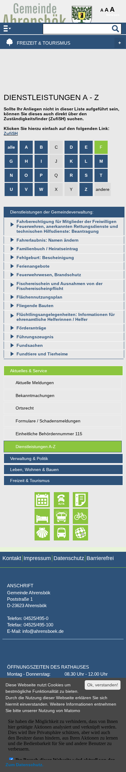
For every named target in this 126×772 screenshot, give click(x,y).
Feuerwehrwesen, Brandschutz (49, 274)
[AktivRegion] (75, 516)
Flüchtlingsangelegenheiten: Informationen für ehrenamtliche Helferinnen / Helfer (66, 317)
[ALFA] (56, 500)
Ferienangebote (33, 266)
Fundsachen (30, 345)
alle (11, 147)
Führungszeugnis (35, 336)
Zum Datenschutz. (24, 764)
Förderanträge (31, 327)
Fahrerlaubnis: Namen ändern (48, 240)
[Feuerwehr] (56, 516)
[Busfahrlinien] (56, 533)
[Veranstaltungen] (37, 500)
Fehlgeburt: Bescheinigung (45, 257)
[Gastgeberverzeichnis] (37, 516)
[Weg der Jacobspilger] (37, 533)
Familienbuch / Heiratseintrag (47, 248)
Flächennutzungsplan (39, 297)
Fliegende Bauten (35, 305)
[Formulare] (75, 500)
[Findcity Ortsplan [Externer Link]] (75, 533)
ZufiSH (11, 133)
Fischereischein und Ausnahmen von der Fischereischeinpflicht (59, 286)
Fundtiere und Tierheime (42, 353)
